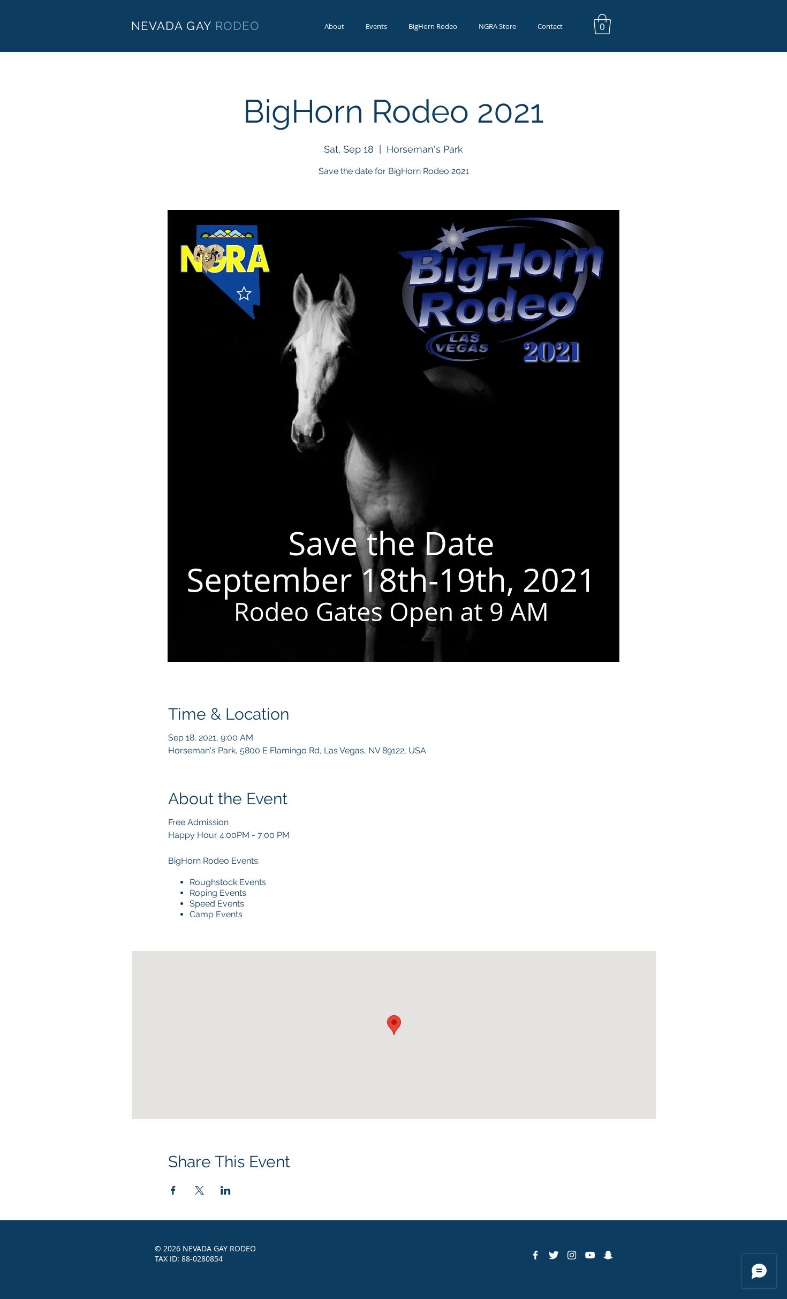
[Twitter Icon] (553, 1255)
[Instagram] (572, 1255)
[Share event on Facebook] (173, 1190)
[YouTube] (590, 1255)
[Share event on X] (199, 1190)
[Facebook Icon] (535, 1255)
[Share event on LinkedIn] (226, 1190)
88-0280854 (202, 1258)
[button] (433, 26)
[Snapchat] (608, 1255)
